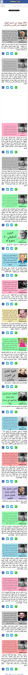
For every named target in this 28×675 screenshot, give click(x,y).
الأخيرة (6, 674)
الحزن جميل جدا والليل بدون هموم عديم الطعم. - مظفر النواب (14, 501)
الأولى (22, 674)
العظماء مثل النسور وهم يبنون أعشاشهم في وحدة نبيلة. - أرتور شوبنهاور (14, 407)
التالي (9, 674)
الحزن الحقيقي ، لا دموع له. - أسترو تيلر (17, 244)
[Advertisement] (14, 15)
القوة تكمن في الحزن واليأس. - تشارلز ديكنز (15, 383)
